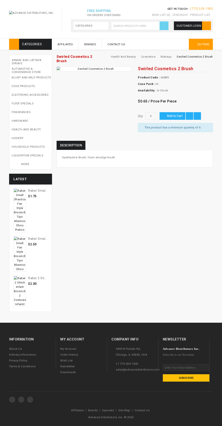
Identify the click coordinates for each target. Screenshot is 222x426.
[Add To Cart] (36, 247)
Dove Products (23, 86)
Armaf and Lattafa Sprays (27, 61)
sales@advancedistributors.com (138, 369)
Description (71, 145)
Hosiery (18, 138)
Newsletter (67, 366)
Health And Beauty (26, 129)
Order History (69, 354)
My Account (68, 348)
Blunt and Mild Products (31, 77)
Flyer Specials (23, 103)
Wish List (66, 360)
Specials (108, 410)
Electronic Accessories (30, 94)
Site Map (124, 410)
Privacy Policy (18, 360)
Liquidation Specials (27, 155)
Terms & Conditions (22, 366)
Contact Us (116, 44)
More (25, 164)
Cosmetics (148, 56)
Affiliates (65, 44)
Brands (90, 44)
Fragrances (21, 112)
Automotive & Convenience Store (26, 70)
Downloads (68, 372)
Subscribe (186, 377)
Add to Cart (175, 116)
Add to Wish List (189, 116)
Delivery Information (22, 354)
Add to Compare (197, 116)
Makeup (166, 56)
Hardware (20, 120)
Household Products (28, 146)
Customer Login (189, 25)
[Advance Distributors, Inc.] (12, 400)
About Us (15, 348)
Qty (140, 116)
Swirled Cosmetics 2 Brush (195, 56)
